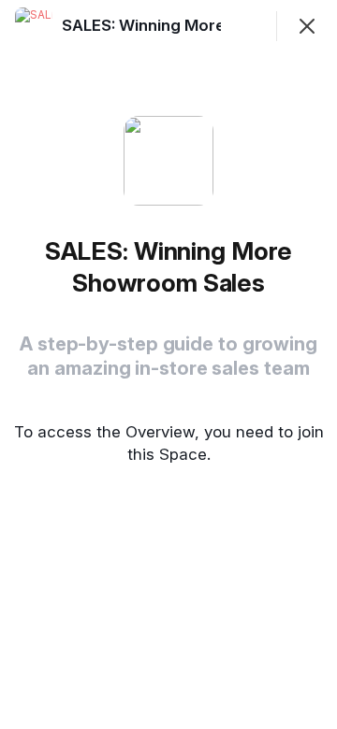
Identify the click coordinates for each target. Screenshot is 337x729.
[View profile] (33, 26)
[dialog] (168, 364)
